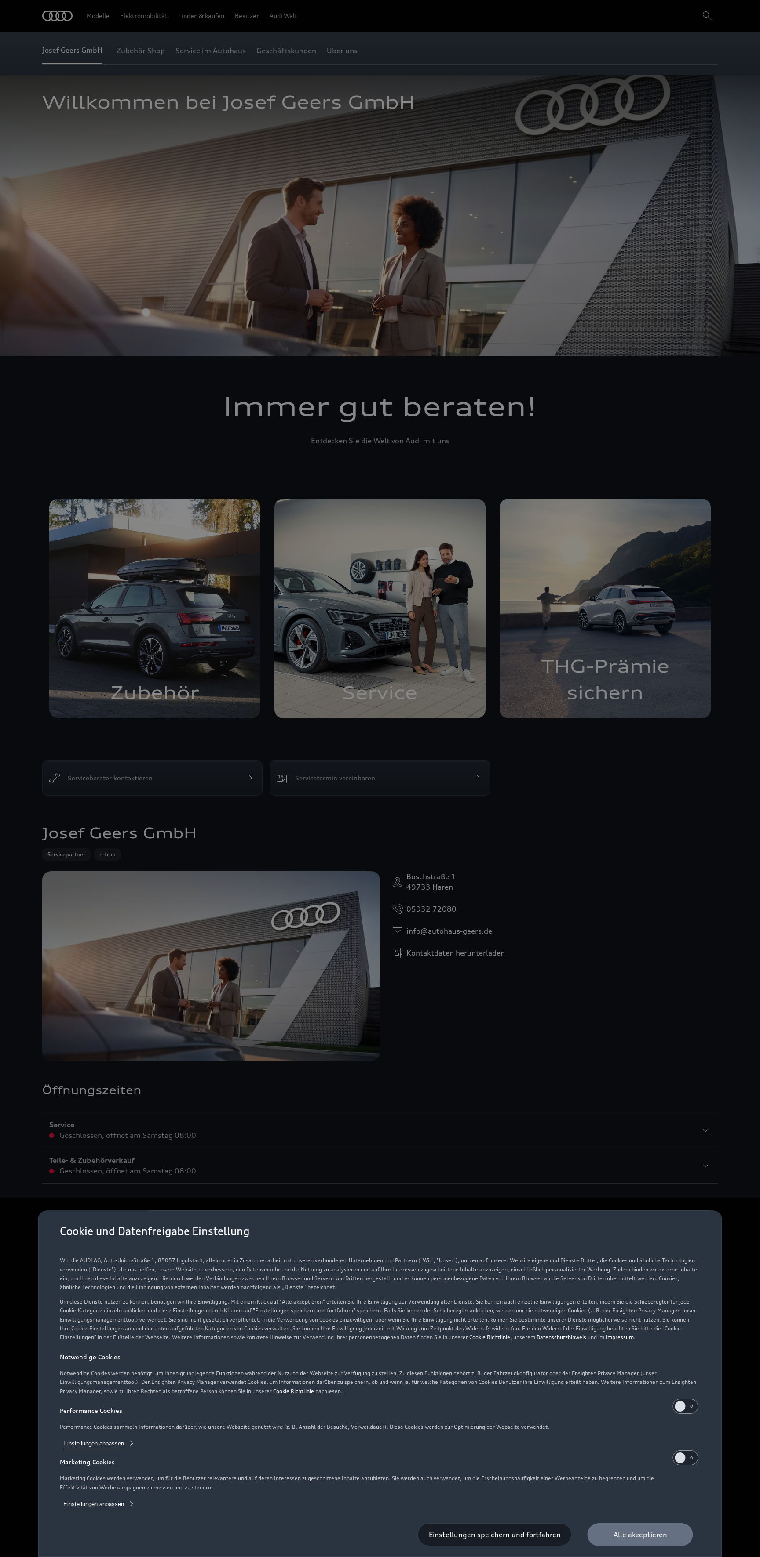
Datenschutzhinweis (561, 1337)
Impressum (620, 1337)
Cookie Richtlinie (489, 1337)
